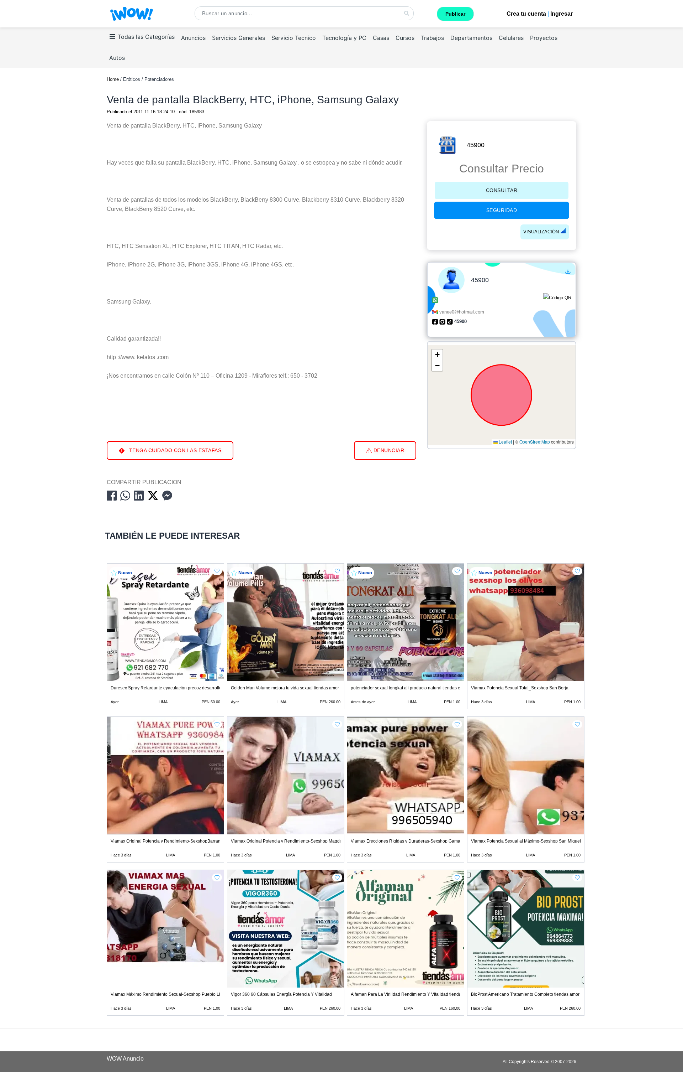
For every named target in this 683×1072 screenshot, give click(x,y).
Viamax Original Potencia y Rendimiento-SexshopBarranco (168, 841)
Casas (381, 37)
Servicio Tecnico (293, 37)
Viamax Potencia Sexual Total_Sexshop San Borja (519, 687)
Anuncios (193, 37)
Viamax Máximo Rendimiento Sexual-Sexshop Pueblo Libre (169, 994)
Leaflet (505, 442)
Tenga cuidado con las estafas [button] (174, 450)
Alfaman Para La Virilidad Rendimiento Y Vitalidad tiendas (407, 994)
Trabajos (432, 37)
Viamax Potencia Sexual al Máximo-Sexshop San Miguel (526, 841)
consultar (502, 190)
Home (113, 79)
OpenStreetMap (534, 442)
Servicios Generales (238, 37)
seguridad (501, 210)
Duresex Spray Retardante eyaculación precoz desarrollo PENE (172, 687)
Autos (117, 57)
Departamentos (471, 37)
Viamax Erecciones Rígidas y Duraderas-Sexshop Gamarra (408, 841)
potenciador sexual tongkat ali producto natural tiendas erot (408, 687)
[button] (437, 354)
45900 (476, 145)
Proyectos (543, 37)
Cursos (405, 37)
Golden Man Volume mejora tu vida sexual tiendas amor (285, 687)
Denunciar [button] (388, 450)
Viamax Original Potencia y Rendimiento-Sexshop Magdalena (291, 841)
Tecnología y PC (344, 37)
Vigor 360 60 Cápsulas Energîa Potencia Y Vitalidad (281, 994)
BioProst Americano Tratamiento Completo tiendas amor (525, 994)
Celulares (511, 37)
